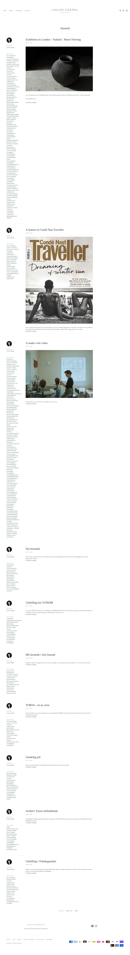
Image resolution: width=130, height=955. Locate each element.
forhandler (9, 435)
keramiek (9, 142)
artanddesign (10, 57)
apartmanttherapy (11, 773)
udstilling (9, 204)
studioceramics (11, 200)
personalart (13, 502)
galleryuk (13, 119)
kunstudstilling (11, 156)
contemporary (10, 83)
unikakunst (10, 207)
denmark (9, 109)
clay (16, 80)
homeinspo (10, 131)
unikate (15, 207)
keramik (14, 142)
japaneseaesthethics (12, 140)
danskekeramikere (12, 97)
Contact (27, 10)
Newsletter (49, 939)
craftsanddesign (11, 88)
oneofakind (10, 181)
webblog (14, 533)
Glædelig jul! (33, 757)
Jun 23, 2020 (29, 814)
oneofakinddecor (11, 187)
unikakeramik (10, 206)
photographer (10, 504)
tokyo (16, 523)
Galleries (19, 10)
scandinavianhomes (12, 513)
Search (9, 939)
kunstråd (9, 896)
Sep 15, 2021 (29, 606)
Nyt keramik (33, 548)
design (14, 109)
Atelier (14, 368)
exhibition (9, 118)
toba (15, 849)
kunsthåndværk (11, 154)
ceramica (9, 68)
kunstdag (9, 468)
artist (13, 62)
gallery (8, 119)
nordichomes (10, 490)
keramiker (9, 143)
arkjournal (9, 671)
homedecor (10, 130)
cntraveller (9, 251)
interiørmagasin (11, 266)
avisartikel (9, 830)
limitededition (10, 743)
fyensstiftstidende (12, 834)
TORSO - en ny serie (37, 705)
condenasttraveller (12, 256)
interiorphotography (12, 735)
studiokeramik (10, 202)
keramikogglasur (11, 463)
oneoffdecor (14, 188)
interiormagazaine (11, 263)
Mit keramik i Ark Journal (40, 654)
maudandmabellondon (13, 169)
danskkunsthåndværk (12, 102)
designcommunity (12, 111)
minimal (9, 171)
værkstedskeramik (12, 216)
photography (10, 506)
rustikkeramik (10, 192)
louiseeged (10, 641)
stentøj (9, 199)
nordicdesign (10, 178)
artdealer (9, 61)
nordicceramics (11, 487)
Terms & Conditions (28, 939)
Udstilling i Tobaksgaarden (41, 861)
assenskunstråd (11, 829)
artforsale (9, 62)
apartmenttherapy (12, 361)
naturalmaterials (11, 173)
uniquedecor (10, 212)
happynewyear (14, 787)
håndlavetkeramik (11, 124)
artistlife (9, 64)
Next (76, 911)
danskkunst (10, 100)
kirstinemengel (11, 742)
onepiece (9, 190)
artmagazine (12, 246)
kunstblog (13, 150)
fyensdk (12, 832)
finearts (9, 893)
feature (9, 259)
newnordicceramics (12, 175)
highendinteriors (11, 128)
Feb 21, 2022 (29, 346)
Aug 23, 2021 (29, 658)
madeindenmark (11, 166)
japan (13, 454)
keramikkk (9, 145)
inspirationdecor (11, 133)
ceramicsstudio (11, 380)
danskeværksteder (12, 409)
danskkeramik (10, 99)
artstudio (9, 368)
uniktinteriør (10, 211)
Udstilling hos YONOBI (39, 602)
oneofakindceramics (12, 185)
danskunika (10, 107)
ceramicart (10, 71)
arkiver (8, 362)
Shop (4, 10)
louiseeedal (10, 471)
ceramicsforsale (11, 78)
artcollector (15, 59)
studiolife (9, 521)
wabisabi (9, 218)
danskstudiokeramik (12, 106)
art (7, 55)
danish (8, 90)
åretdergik (9, 775)
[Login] (123, 11)
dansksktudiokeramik (12, 416)
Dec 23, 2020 (29, 760)
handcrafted (10, 121)
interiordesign (10, 632)
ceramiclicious (11, 73)
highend (15, 126)
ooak (13, 190)
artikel (8, 827)
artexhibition (15, 61)
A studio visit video (37, 343)
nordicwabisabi (11, 180)
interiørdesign (10, 135)
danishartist (14, 90)
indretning (16, 444)
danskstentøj (10, 104)
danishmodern (11, 404)
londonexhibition (11, 161)
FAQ (14, 939)
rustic (17, 190)
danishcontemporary (12, 400)
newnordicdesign (11, 176)
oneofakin (9, 903)
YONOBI (55, 610)
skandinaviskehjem (12, 518)
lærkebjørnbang (11, 846)
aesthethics (10, 359)
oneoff (8, 188)
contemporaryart (11, 85)
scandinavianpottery (12, 195)
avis (17, 829)
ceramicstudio (11, 381)
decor (15, 107)
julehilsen (9, 789)
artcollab (9, 59)
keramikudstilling (11, 149)
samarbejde (10, 509)
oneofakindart (10, 183)
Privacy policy (40, 939)
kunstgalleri (10, 152)
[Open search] (120, 10)
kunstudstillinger (11, 157)
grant (12, 893)
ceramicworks (10, 80)
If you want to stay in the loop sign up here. (36, 928)
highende (13, 259)
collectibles (10, 253)
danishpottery (10, 95)
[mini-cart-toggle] (126, 11)
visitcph (16, 528)
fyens (8, 832)
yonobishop (10, 537)
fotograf (15, 435)
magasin (9, 275)
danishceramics (11, 92)
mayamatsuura (11, 481)
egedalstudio (10, 114)
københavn (10, 469)
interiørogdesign (11, 634)
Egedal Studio (10, 112)
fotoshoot (14, 437)
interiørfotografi (11, 137)
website (9, 535)
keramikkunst (10, 147)
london (8, 159)
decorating (10, 423)
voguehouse (10, 278)
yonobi (13, 535)
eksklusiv (9, 431)
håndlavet (9, 123)
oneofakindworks (11, 497)
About (11, 10)
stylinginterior (10, 523)
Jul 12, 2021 (29, 708)
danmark (9, 406)
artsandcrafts (15, 64)
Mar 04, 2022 (29, 233)
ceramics (9, 74)
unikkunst (9, 209)
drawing (9, 891)
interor (8, 138)
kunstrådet (13, 839)
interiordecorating (12, 449)
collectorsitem (11, 254)
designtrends (10, 428)
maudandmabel (11, 168)
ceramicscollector (12, 76)
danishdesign (10, 93)
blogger (12, 66)
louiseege (9, 591)
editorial (16, 258)
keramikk (15, 143)
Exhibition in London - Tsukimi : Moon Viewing (53, 39)
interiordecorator (11, 450)
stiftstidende (10, 849)
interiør (9, 265)
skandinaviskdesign (12, 197)
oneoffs (9, 501)
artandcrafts (12, 55)
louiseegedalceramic (12, 475)
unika (13, 204)
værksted (9, 530)
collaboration (10, 81)
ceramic (16, 66)
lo (15, 693)
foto (12, 731)
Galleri (14, 118)
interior (9, 629)
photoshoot (10, 507)
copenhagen (10, 392)
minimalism (14, 171)
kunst (8, 150)
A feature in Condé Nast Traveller (45, 229)
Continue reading (31, 102)
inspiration (9, 445)
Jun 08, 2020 (29, 864)
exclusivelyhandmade (12, 116)
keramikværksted (11, 464)
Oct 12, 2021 (29, 552)
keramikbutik (10, 459)
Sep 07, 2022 (29, 43)
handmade (9, 126)
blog (8, 66)
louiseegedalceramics (13, 164)
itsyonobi (9, 454)
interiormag (10, 690)
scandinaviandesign (12, 194)
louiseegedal (10, 162)
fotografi (9, 437)
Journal (19, 939)
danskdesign (15, 406)
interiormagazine (11, 691)
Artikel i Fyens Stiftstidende (42, 811)
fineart (13, 891)
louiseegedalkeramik (12, 478)
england (16, 114)
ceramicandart (11, 69)
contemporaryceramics (13, 86)
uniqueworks (10, 214)
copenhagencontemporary (14, 393)
